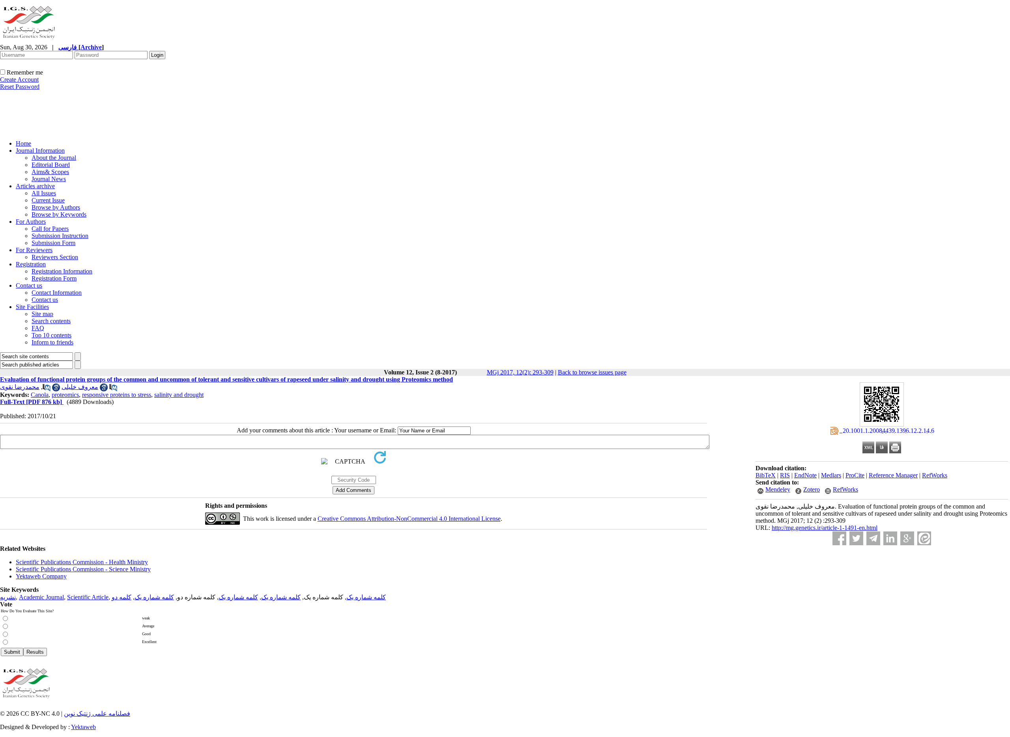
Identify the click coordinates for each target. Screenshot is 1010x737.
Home (23, 143)
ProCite (854, 475)
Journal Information (40, 150)
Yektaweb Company (41, 576)
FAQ (38, 328)
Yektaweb (83, 727)
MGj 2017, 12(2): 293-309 (520, 372)
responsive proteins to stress (116, 394)
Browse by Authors (56, 207)
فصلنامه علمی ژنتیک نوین (97, 713)
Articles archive (35, 186)
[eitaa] (924, 538)
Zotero (811, 489)
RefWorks (934, 475)
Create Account (19, 79)
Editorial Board (51, 164)
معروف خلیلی (80, 386)
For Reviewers (34, 250)
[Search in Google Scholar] (56, 389)
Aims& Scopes (50, 171)
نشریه (8, 597)
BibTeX (766, 475)
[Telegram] (873, 538)
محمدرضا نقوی (19, 386)
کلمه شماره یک (366, 597)
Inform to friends (52, 342)
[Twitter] (856, 538)
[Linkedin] (890, 538)
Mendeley (777, 489)
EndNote (805, 475)
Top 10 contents (51, 335)
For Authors (31, 221)
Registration (31, 264)
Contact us (29, 285)
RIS (785, 475)
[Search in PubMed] (46, 389)
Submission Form (53, 242)
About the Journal (54, 157)
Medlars (831, 475)
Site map (42, 314)
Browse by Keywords (59, 214)
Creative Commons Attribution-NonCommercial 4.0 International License (409, 518)
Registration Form (54, 278)
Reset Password (19, 86)
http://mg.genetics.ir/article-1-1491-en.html (824, 527)
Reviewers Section (55, 257)
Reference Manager (893, 475)
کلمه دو (121, 597)
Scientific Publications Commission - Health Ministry (82, 562)
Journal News (49, 179)
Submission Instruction (60, 235)
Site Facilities (32, 306)
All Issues (44, 193)
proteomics (65, 394)
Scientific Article (87, 597)
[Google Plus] (907, 538)
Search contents (51, 321)
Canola (40, 394)
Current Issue (48, 200)
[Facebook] (839, 538)
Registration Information (62, 271)
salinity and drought (179, 394)
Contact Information (57, 292)
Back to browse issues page (592, 372)
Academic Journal (41, 597)
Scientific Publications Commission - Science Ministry (83, 569)
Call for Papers (50, 228)
